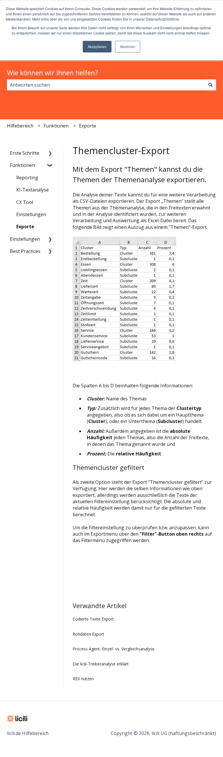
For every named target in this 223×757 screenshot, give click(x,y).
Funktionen (56, 126)
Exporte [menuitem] (25, 226)
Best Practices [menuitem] (25, 251)
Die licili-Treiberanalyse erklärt (101, 664)
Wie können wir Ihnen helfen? (52, 72)
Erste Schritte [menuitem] (24, 153)
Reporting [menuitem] (27, 177)
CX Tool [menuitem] (24, 202)
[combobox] (106, 84)
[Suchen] (210, 84)
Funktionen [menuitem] (22, 165)
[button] (50, 153)
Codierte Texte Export (93, 619)
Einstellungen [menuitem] (31, 214)
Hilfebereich (20, 126)
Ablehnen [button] (127, 46)
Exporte (87, 126)
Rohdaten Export (88, 634)
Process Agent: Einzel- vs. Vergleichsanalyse (113, 649)
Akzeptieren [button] (97, 46)
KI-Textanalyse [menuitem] (32, 190)
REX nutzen (83, 678)
